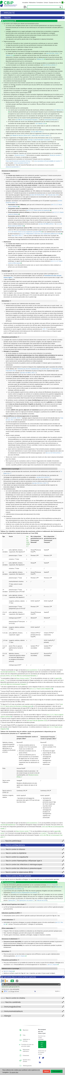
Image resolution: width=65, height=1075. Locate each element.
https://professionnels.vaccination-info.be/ (18, 161)
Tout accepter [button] (57, 1071)
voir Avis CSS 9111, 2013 (39, 483)
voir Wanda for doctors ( (29, 135)
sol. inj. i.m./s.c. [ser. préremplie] (10, 989)
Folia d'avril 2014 (11, 370)
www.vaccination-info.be (21, 163)
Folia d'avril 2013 (57, 369)
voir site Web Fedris (36, 131)
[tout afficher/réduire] (59, 984)
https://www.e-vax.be (22, 678)
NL (60, 2)
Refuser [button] (46, 1071)
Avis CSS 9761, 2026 (52, 53)
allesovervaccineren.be (12, 167)
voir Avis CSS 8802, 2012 (27, 372)
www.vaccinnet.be (32, 670)
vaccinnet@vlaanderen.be (7, 672)
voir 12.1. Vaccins (51, 885)
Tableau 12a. (9, 55)
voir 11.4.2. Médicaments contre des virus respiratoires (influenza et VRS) (40, 233)
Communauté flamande (50, 119)
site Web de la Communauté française (26, 119)
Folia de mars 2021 (53, 195)
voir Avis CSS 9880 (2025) (45, 224)
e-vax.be (43, 833)
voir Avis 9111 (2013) (42, 477)
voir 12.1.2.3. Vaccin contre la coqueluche (38, 210)
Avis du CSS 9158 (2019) (53, 453)
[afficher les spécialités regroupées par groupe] (7, 980)
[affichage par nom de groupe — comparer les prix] (2, 991)
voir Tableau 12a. (59, 110)
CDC (44, 329)
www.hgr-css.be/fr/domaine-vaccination (39, 139)
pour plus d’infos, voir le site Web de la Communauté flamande (18, 675)
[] (10, 987)
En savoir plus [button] (14, 1072)
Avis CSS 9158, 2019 (14, 418)
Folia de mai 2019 (41, 900)
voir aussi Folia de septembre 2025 (37, 720)
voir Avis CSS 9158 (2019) (37, 195)
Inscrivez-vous (42, 1044)
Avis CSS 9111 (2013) (49, 65)
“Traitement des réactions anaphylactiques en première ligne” (33, 369)
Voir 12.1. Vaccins (8, 971)
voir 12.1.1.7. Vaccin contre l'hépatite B (41, 688)
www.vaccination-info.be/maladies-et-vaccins (47, 161)
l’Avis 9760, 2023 (16, 235)
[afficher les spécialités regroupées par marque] (3, 980)
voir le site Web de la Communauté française (13, 684)
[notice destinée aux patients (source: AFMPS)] (7, 991)
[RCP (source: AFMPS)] (5, 991)
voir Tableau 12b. (40, 123)
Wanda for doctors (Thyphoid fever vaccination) (24, 892)
